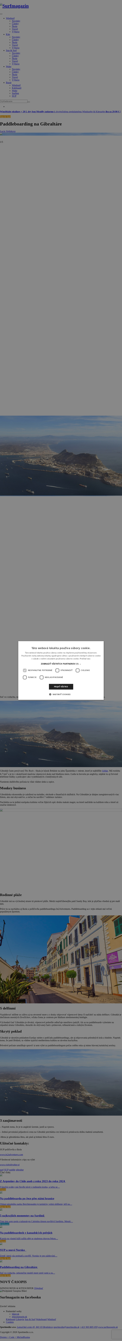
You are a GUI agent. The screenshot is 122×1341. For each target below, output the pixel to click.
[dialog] (61, 670)
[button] (61, 663)
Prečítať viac (85, 658)
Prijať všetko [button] (61, 686)
